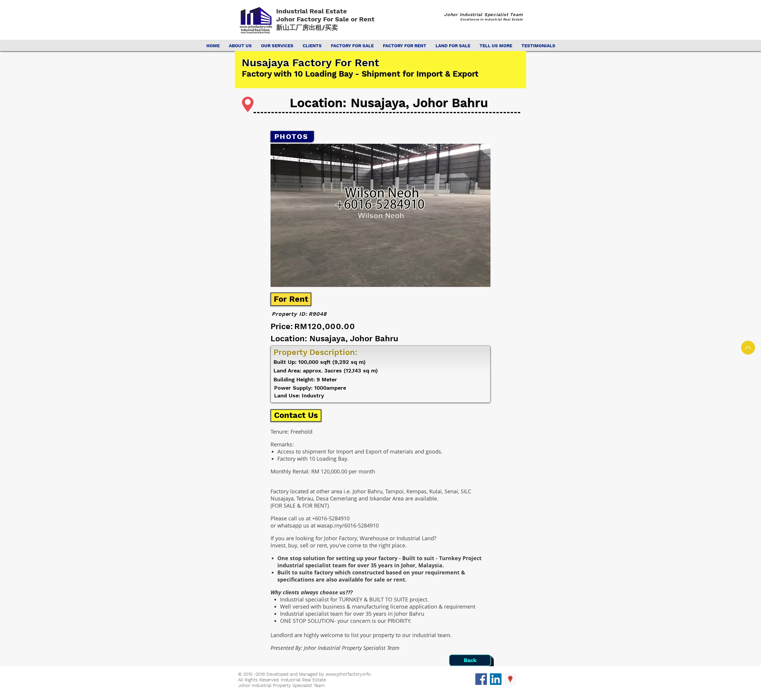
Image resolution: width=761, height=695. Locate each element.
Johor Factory (299, 19)
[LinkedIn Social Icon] (495, 679)
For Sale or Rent (349, 19)
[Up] (748, 348)
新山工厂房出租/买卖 (307, 27)
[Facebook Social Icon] (481, 679)
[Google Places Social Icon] (510, 679)
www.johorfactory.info (348, 674)
